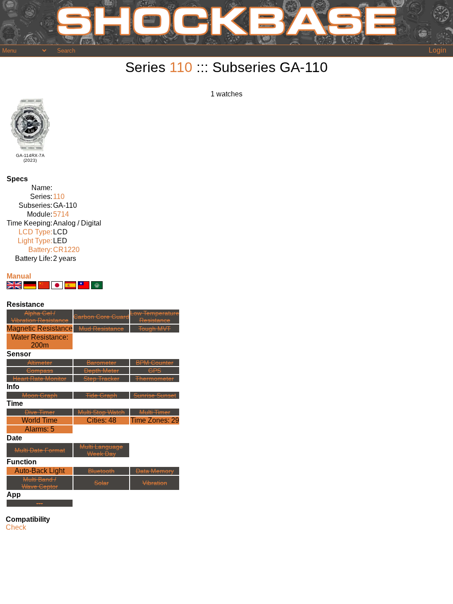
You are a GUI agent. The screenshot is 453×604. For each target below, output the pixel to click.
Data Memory (155, 470)
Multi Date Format (40, 450)
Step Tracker (101, 378)
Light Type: (35, 241)
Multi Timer (154, 412)
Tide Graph (101, 395)
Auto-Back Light (40, 470)
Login (437, 50)
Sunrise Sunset (155, 395)
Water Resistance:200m (39, 341)
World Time (40, 420)
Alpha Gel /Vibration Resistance (40, 317)
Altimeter (39, 362)
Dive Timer (40, 412)
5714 (61, 214)
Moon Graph (40, 395)
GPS (154, 370)
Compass (40, 370)
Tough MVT (154, 328)
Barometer (101, 362)
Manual (19, 276)
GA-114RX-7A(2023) (30, 158)
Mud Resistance (101, 328)
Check (16, 527)
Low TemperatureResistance (154, 317)
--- (39, 503)
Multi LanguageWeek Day (101, 450)
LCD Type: (35, 232)
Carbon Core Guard (101, 316)
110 (180, 67)
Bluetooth (101, 470)
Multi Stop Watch (101, 412)
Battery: (40, 249)
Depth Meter (101, 370)
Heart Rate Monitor (39, 378)
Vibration (154, 482)
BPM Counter (154, 362)
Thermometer (154, 378)
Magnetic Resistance (40, 328)
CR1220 (66, 249)
